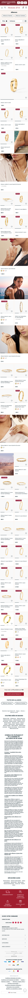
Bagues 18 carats (12, 721)
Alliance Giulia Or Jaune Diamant (8, 268)
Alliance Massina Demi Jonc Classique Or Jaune (6, 232)
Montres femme (6, 880)
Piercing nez (17, 883)
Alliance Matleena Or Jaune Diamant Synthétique (7, 382)
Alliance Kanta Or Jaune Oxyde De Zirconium (20, 539)
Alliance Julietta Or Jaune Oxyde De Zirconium (6, 63)
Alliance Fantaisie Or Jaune (7, 629)
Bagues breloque (7, 722)
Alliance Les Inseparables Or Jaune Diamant (20, 317)
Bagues (17, 711)
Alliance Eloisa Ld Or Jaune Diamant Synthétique (7, 493)
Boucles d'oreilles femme (9, 883)
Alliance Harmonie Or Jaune (5, 148)
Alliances (22, 711)
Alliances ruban (6, 718)
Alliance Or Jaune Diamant (21, 516)
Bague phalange (15, 725)
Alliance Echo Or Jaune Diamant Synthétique (6, 209)
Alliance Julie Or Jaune (20, 64)
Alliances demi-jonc (21, 718)
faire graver (6, 823)
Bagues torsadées (7, 725)
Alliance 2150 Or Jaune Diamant (20, 583)
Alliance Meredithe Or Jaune (5, 40)
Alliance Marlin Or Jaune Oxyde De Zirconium (10, 445)
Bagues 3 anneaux (15, 722)
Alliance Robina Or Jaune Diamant (20, 470)
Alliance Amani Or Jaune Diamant (6, 516)
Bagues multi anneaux (12, 726)
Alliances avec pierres (7, 719)
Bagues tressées (21, 726)
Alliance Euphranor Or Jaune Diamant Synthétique (21, 493)
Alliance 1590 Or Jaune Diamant (6, 583)
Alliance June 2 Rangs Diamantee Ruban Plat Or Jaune (20, 629)
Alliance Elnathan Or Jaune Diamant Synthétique (7, 606)
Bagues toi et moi (21, 721)
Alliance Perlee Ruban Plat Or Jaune (21, 680)
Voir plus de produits (14, 694)
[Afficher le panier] (26, 7)
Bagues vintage (12, 724)
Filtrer (4, 21)
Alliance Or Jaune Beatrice (20, 209)
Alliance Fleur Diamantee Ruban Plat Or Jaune (20, 406)
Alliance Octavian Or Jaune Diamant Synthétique (7, 539)
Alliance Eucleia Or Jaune (20, 232)
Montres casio (21, 882)
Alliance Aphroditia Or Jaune (20, 125)
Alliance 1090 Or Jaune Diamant (20, 606)
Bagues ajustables (19, 724)
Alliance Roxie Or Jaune (6, 679)
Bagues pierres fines (14, 728)
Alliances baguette (17, 719)
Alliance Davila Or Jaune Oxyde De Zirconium (10, 356)
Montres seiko (14, 882)
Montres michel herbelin (16, 880)
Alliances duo (13, 718)
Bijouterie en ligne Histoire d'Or (8, 711)
